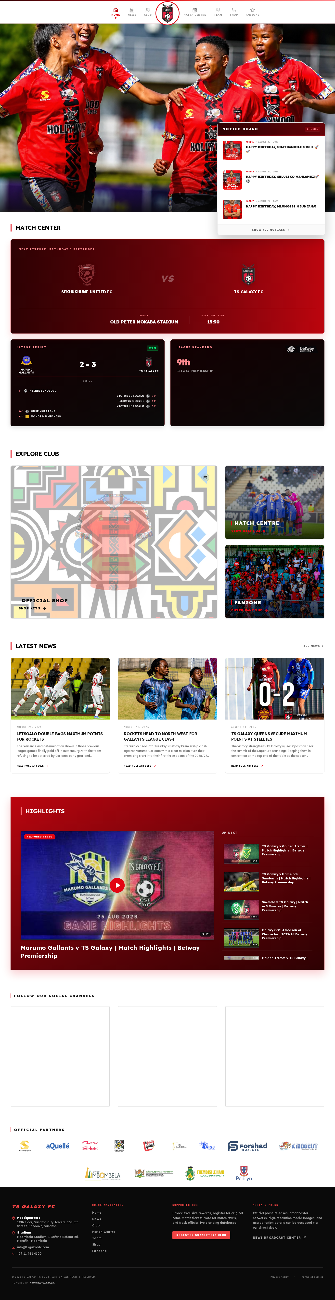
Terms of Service (312, 1276)
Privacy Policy (279, 1276)
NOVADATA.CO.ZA (42, 1282)
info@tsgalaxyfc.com (33, 1247)
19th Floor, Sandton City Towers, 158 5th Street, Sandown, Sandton (47, 1224)
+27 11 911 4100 (29, 1253)
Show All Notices (268, 230)
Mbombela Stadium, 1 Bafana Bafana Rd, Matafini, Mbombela (47, 1239)
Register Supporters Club (201, 1235)
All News (312, 646)
